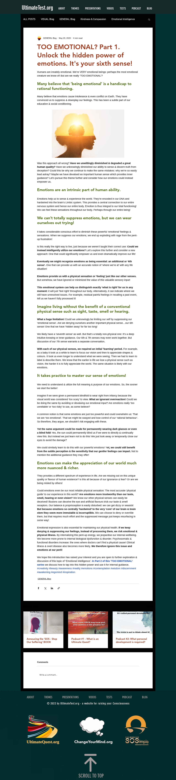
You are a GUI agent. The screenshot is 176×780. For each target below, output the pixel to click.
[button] (149, 19)
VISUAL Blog (47, 19)
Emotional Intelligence (123, 19)
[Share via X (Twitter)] (45, 588)
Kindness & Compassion (93, 19)
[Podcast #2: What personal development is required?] (133, 622)
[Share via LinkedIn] (52, 588)
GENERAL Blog (67, 19)
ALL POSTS (29, 19)
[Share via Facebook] (38, 588)
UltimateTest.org (37, 7)
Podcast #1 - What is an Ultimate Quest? (85, 640)
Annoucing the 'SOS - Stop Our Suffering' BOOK (42, 640)
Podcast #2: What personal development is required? (131, 640)
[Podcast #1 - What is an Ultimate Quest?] (88, 622)
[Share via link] (58, 588)
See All (150, 606)
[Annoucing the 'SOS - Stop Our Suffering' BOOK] (43, 622)
